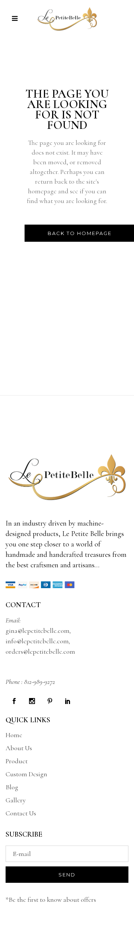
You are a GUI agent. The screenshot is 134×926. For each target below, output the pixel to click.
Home (14, 735)
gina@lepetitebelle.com (38, 631)
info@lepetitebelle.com (37, 641)
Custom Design (26, 774)
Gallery (16, 800)
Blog (12, 787)
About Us (19, 748)
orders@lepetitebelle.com (40, 651)
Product (17, 761)
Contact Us (21, 813)
